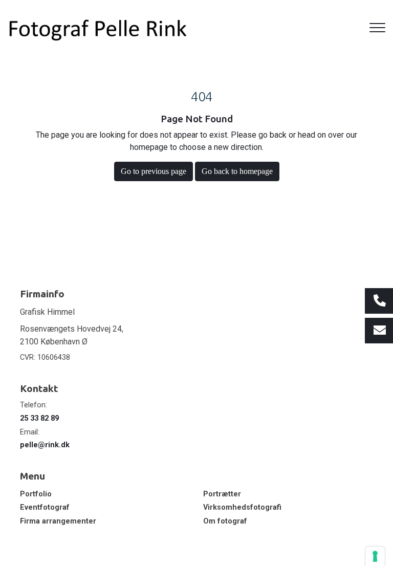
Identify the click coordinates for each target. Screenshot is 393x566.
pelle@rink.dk (45, 445)
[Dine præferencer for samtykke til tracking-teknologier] (375, 556)
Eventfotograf (45, 507)
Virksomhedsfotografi (242, 507)
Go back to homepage (237, 171)
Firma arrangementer (58, 521)
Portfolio (36, 494)
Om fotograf (225, 521)
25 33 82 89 (39, 418)
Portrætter (222, 494)
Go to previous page (153, 171)
